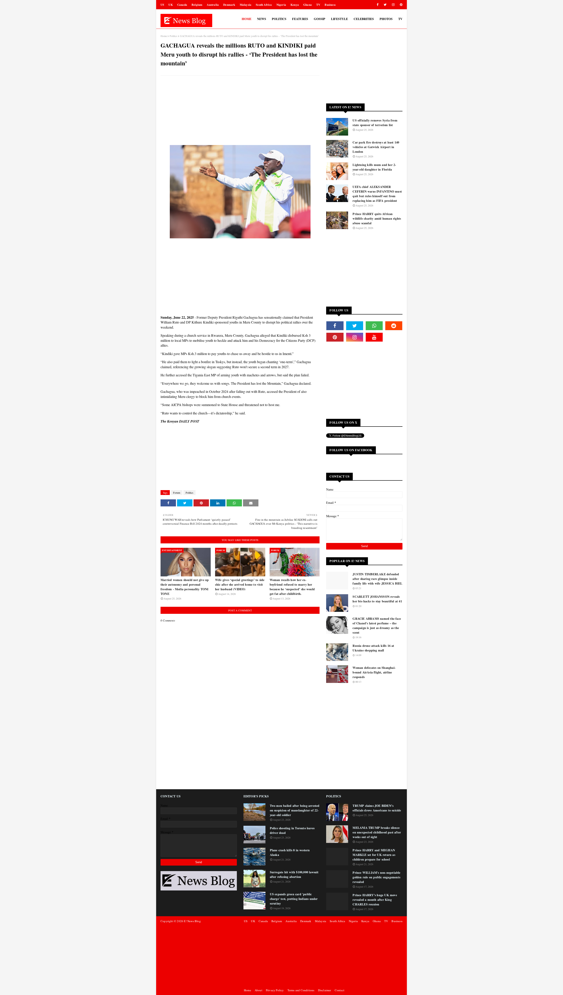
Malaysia (246, 4)
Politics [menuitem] (279, 19)
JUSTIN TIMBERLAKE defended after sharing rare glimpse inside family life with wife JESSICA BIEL (377, 579)
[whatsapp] (374, 325)
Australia (213, 4)
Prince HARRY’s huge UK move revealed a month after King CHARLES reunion (375, 900)
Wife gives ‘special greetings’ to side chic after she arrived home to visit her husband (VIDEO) (240, 584)
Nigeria (281, 4)
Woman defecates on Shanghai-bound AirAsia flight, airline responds (374, 672)
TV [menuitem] (400, 19)
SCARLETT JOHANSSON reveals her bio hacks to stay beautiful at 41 (377, 598)
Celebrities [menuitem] (364, 19)
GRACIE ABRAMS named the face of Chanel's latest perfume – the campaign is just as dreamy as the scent (377, 625)
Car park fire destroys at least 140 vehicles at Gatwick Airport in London (376, 147)
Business (330, 4)
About (258, 990)
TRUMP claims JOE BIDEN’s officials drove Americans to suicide (377, 808)
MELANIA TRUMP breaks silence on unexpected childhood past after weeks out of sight (377, 832)
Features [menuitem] (300, 19)
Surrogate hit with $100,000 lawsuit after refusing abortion (294, 874)
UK (170, 4)
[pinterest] (400, 4)
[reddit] (393, 325)
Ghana (307, 4)
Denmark (229, 4)
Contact (339, 990)
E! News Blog (192, 921)
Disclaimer (324, 990)
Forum (176, 492)
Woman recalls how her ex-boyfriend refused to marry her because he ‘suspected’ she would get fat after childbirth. (292, 587)
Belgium (197, 4)
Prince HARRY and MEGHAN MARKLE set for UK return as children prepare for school (374, 855)
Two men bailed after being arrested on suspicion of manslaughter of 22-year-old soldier (295, 810)
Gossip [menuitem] (319, 19)
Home (164, 36)
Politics (173, 36)
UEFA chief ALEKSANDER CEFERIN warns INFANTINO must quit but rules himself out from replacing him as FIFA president (377, 193)
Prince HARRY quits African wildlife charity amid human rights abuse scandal (377, 218)
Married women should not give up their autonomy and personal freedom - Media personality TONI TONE (185, 587)
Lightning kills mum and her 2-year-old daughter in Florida (374, 167)
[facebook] (377, 4)
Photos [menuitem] (386, 19)
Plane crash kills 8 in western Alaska (290, 852)
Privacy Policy (275, 990)
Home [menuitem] (246, 19)
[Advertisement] (240, 111)
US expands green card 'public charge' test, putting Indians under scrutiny (294, 899)
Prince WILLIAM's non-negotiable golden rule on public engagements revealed (376, 877)
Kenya (295, 4)
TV (318, 4)
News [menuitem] (261, 19)
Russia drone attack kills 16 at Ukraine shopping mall (373, 648)
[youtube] (374, 337)
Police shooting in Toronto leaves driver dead (292, 830)
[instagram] (393, 4)
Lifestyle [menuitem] (339, 19)
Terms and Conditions (300, 990)
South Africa (264, 4)
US (162, 4)
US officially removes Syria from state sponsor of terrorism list (375, 122)
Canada (182, 4)
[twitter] (385, 4)
